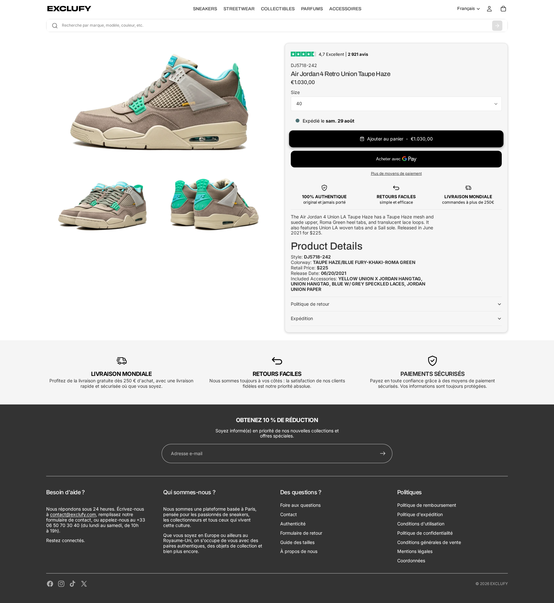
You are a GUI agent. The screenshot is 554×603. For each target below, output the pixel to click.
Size (295, 92)
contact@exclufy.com (73, 514)
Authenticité (293, 523)
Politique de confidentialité (425, 533)
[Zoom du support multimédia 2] (101, 203)
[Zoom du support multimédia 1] (157, 102)
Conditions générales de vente (429, 542)
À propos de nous (298, 551)
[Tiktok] (72, 584)
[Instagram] (61, 584)
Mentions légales (414, 551)
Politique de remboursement (426, 505)
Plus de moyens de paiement (396, 173)
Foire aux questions (300, 505)
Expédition (302, 318)
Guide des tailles (297, 542)
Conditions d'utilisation (420, 523)
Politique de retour (310, 304)
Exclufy (499, 583)
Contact (288, 514)
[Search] (497, 26)
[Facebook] (50, 584)
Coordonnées (411, 560)
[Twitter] (84, 584)
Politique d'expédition (420, 514)
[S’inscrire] (383, 453)
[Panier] (503, 9)
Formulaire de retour (301, 533)
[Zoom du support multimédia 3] (213, 203)
